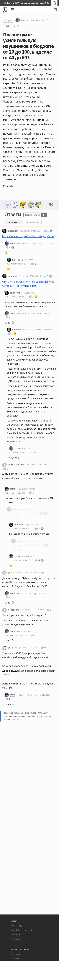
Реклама (15, 939)
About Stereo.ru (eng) (21, 930)
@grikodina (29, 293)
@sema (29, 260)
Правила (15, 954)
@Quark (22, 593)
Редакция (16, 934)
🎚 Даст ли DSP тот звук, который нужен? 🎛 (27, 3)
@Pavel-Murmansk (27, 489)
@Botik (22, 695)
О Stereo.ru (16, 925)
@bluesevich (24, 243)
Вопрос (8, 20)
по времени (32, 222)
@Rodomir (28, 448)
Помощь (15, 958)
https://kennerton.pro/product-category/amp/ (28, 236)
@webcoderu (25, 631)
